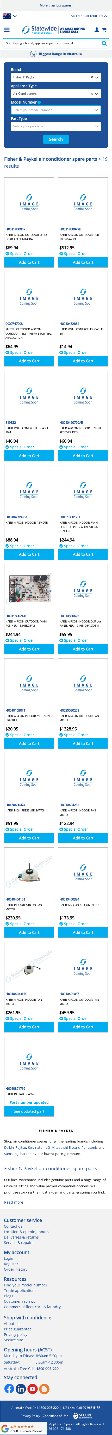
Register (11, 1263)
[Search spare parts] (104, 43)
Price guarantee (18, 1329)
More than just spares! (56, 5)
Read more (13, 1202)
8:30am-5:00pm (49, 1355)
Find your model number (25, 1285)
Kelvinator (36, 1147)
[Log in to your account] (96, 29)
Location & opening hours (26, 1231)
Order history (15, 1269)
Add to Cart (29, 262)
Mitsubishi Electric (66, 1147)
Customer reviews (19, 1301)
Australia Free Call (35, 1408)
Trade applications (20, 1290)
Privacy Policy (30, 1416)
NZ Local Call (82, 1408)
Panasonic (89, 1147)
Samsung (11, 1153)
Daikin (9, 1147)
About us (12, 1323)
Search (56, 139)
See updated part (29, 1111)
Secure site (13, 1339)
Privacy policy (15, 1334)
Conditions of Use (55, 1416)
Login (8, 1258)
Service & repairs (19, 1242)
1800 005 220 (47, 1368)
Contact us (13, 1226)
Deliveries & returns (21, 1237)
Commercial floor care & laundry (32, 1306)
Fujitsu (21, 1147)
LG (48, 1147)
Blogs (8, 1295)
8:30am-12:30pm (49, 1362)
